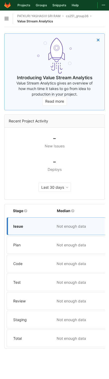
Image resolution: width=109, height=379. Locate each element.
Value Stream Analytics (35, 21)
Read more (54, 101)
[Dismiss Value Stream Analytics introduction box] (98, 40)
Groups (41, 5)
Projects (23, 5)
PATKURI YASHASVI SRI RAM (39, 16)
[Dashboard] (7, 5)
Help (75, 5)
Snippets (59, 5)
